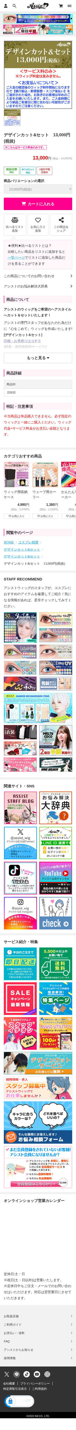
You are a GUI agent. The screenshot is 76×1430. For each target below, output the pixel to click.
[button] (19, 1401)
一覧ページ (16, 257)
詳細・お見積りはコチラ (22, 341)
